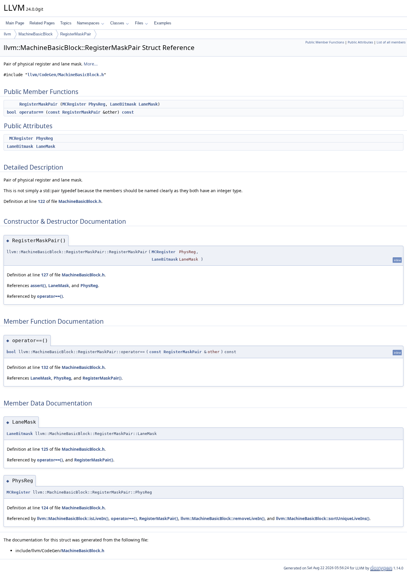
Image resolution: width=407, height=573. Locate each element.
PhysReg (96, 104)
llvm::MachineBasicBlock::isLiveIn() (72, 518)
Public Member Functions (324, 42)
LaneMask (148, 104)
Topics (66, 23)
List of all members (391, 42)
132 (44, 367)
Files (139, 23)
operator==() (50, 296)
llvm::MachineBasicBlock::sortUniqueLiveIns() (322, 518)
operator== (31, 112)
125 (44, 449)
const (54, 112)
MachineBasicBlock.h (79, 201)
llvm (7, 34)
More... (91, 64)
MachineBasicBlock (35, 34)
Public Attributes (360, 42)
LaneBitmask (123, 104)
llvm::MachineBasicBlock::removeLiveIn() (223, 518)
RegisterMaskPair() (102, 378)
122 (41, 201)
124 (44, 508)
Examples (162, 23)
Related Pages (42, 23)
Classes (117, 23)
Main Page (15, 23)
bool (11, 112)
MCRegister (74, 104)
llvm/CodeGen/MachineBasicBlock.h (65, 74)
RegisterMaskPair (75, 34)
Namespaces (88, 23)
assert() (38, 285)
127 (44, 275)
